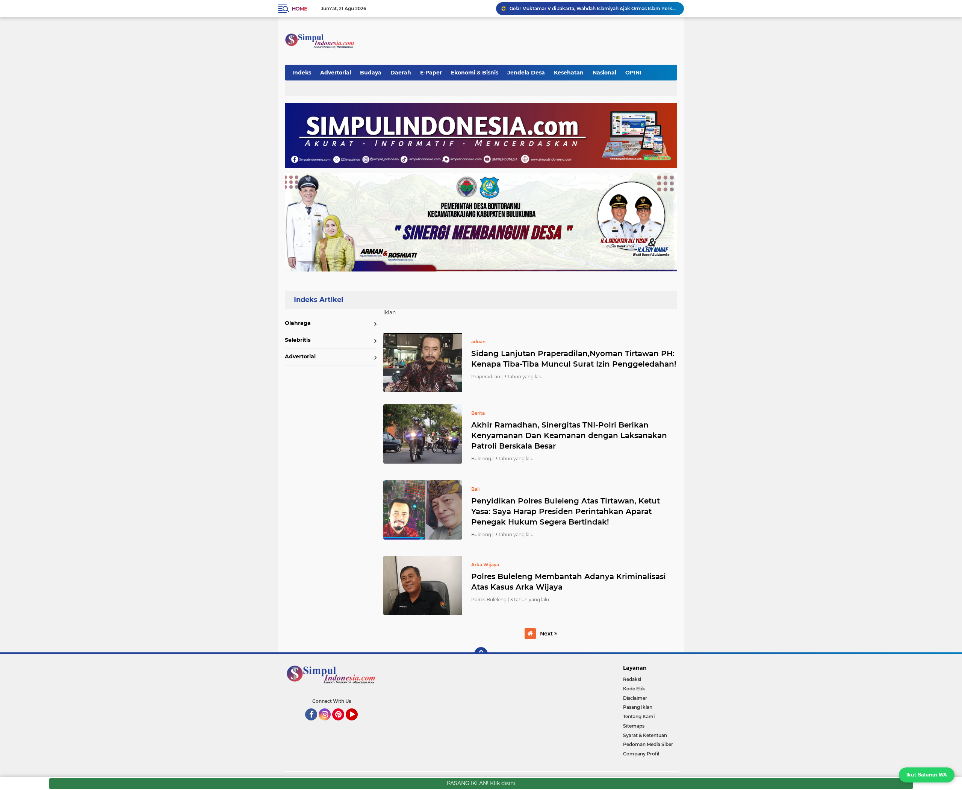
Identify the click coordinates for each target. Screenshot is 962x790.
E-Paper (431, 72)
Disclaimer (635, 698)
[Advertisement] (539, 37)
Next (547, 633)
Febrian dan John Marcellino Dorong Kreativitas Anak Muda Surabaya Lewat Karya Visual (593, 8)
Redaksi (632, 679)
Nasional (604, 72)
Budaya (370, 72)
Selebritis (297, 340)
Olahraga (298, 323)
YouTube (357, 723)
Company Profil (641, 754)
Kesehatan (569, 72)
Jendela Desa (526, 72)
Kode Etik (634, 688)
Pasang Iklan (637, 707)
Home (299, 8)
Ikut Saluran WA (926, 775)
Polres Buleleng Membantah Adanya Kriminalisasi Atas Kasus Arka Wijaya (568, 581)
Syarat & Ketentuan (645, 735)
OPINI (633, 72)
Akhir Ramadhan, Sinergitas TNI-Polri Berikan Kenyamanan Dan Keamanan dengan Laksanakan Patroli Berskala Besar (569, 435)
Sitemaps (633, 726)
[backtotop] (481, 654)
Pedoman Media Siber (648, 744)
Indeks (301, 72)
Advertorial (335, 72)
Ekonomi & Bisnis (474, 72)
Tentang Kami (639, 716)
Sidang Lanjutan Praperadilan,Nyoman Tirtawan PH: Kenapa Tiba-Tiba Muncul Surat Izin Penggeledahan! (573, 358)
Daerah (400, 72)
